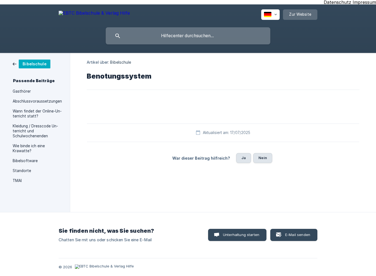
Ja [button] (243, 158)
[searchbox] (188, 35)
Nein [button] (262, 158)
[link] (31, 63)
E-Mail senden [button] (297, 234)
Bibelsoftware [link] (25, 161)
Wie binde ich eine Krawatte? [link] (29, 148)
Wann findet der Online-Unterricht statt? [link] (37, 113)
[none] (94, 13)
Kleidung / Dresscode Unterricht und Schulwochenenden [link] (35, 131)
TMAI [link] (17, 180)
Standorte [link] (22, 170)
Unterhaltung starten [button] (241, 234)
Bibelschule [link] (120, 62)
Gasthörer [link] (22, 91)
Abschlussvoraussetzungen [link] (37, 101)
